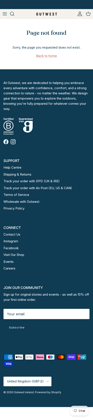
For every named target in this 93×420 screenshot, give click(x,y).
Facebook (11, 248)
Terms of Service (16, 195)
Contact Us (11, 234)
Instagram (10, 241)
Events (8, 262)
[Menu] (5, 14)
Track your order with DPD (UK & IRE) (31, 181)
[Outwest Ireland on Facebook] (5, 141)
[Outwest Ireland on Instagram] (13, 141)
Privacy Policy (13, 208)
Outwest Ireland (24, 392)
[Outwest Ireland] (46, 14)
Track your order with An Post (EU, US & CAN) (37, 188)
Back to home (46, 56)
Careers (9, 268)
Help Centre (12, 167)
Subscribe (17, 327)
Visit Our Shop (13, 255)
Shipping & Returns (17, 174)
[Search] (14, 14)
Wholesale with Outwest (21, 202)
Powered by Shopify (48, 392)
